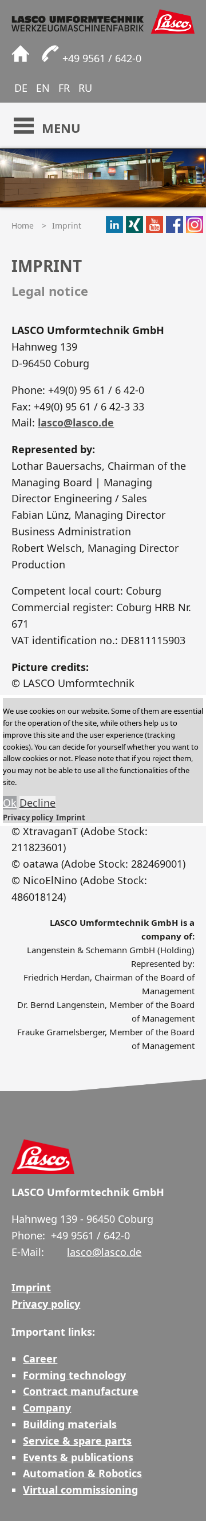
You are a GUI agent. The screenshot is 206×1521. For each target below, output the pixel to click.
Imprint (70, 817)
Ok (10, 803)
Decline (37, 803)
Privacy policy (28, 817)
